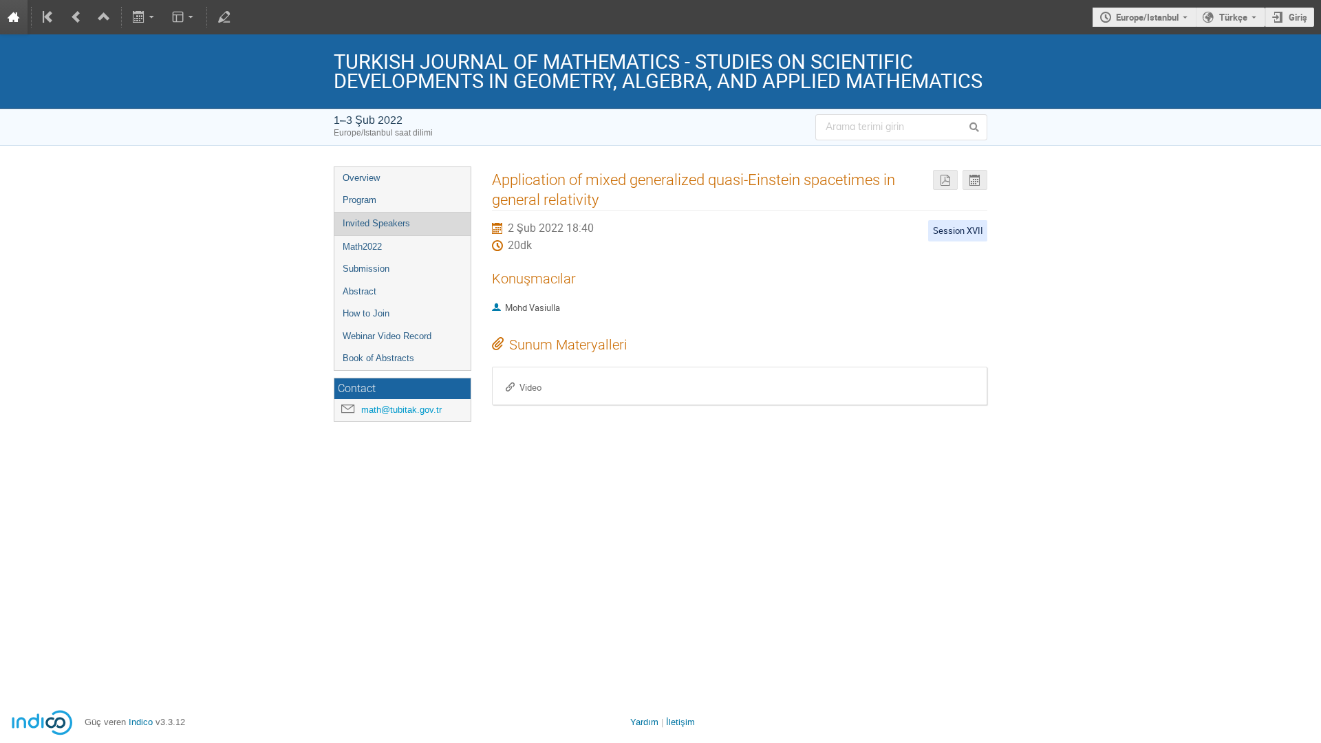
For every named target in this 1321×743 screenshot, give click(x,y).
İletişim (680, 722)
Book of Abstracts (378, 358)
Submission (366, 268)
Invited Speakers (376, 223)
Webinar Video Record (387, 336)
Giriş (1298, 17)
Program (359, 200)
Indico (141, 722)
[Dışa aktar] (144, 17)
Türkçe (1233, 17)
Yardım (644, 722)
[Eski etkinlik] (76, 17)
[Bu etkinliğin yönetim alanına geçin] (224, 17)
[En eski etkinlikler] (49, 17)
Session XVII (958, 230)
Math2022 (362, 246)
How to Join (366, 313)
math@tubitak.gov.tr (401, 410)
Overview (361, 178)
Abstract (359, 291)
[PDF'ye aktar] (945, 180)
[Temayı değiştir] (183, 17)
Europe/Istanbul (1147, 17)
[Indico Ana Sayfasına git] (14, 17)
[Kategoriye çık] (104, 17)
